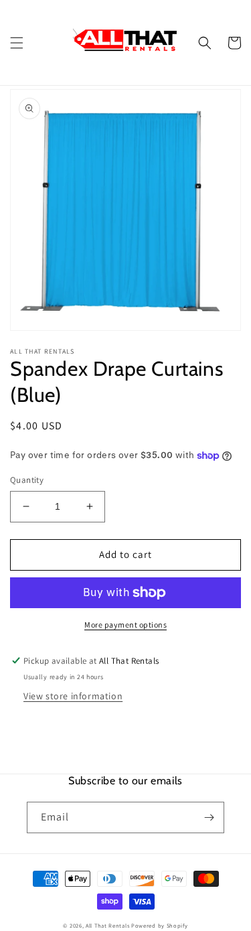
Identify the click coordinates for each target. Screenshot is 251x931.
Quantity (27, 480)
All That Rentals (107, 925)
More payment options (125, 625)
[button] (16, 43)
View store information (72, 696)
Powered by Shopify (159, 925)
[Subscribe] (209, 817)
